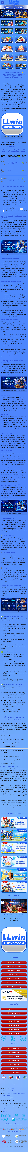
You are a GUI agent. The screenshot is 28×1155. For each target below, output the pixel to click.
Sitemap (5, 1111)
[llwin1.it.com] (14, 2)
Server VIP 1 (11, 163)
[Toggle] (1, 735)
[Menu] (2, 2)
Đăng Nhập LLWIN (13, 162)
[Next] (27, 912)
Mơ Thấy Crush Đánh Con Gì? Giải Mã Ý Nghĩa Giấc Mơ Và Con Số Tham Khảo (14, 915)
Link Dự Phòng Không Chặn (13, 179)
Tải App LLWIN (10, 171)
